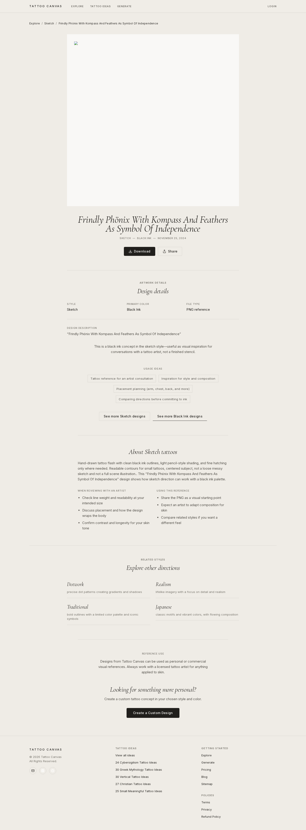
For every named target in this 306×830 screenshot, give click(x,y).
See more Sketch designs (124, 416)
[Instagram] (42, 770)
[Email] (33, 770)
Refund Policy (211, 816)
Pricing (206, 769)
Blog (204, 777)
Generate (124, 6)
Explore (77, 6)
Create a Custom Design (153, 713)
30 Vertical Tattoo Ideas (132, 777)
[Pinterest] (52, 770)
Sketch (49, 23)
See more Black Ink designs (180, 416)
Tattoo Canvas (45, 6)
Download (142, 251)
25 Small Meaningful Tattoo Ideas (138, 791)
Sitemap (207, 784)
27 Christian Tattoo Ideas (133, 784)
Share (173, 251)
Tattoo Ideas (100, 6)
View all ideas (125, 755)
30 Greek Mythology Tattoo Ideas (138, 769)
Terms (205, 802)
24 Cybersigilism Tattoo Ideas (136, 762)
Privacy (206, 809)
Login (272, 6)
